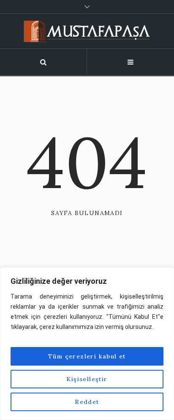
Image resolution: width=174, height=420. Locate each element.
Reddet (87, 402)
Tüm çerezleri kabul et (87, 356)
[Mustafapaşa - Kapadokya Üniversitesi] (87, 31)
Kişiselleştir (86, 379)
